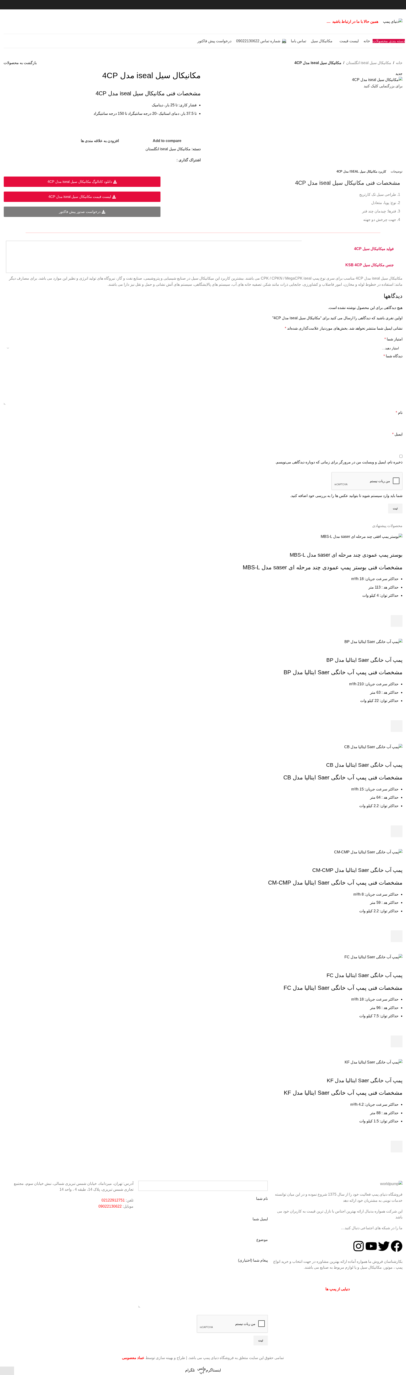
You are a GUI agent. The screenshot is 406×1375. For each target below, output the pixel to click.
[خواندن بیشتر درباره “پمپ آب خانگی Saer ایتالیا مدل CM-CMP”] (396, 936)
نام (399, 413)
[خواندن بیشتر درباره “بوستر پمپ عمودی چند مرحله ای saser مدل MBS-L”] (396, 621)
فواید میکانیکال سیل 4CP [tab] (374, 249)
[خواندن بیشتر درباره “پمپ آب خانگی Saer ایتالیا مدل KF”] (396, 1146)
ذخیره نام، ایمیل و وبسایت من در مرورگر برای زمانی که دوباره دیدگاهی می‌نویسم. (338, 462)
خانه (399, 63)
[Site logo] (392, 21)
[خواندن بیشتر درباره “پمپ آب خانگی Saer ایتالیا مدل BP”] (396, 726)
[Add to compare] (396, 545)
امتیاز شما (393, 339)
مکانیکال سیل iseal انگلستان (368, 63)
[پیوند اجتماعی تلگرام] (161, 160)
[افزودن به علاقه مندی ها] (396, 609)
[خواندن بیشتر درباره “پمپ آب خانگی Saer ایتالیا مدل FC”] (396, 1041)
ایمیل (397, 434)
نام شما (262, 1199)
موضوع (262, 1240)
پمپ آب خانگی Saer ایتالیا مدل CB (364, 765)
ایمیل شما (260, 1219)
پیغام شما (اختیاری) (253, 1260)
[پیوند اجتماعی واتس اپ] (167, 160)
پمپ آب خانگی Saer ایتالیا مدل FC (364, 975)
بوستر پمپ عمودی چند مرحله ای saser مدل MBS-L (346, 555)
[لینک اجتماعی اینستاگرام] (173, 160)
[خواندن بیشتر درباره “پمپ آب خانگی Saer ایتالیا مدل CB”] (396, 831)
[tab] (396, 171)
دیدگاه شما (392, 356)
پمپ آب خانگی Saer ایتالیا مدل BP (364, 660)
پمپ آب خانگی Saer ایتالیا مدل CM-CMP (357, 870)
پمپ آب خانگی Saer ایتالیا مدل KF (364, 1080)
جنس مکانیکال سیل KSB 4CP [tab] (369, 265)
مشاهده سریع (396, 633)
